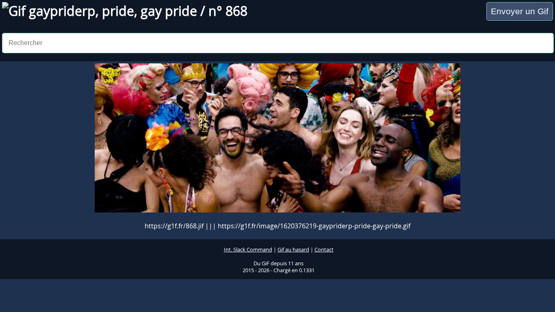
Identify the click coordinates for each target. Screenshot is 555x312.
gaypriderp (62, 11)
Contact (324, 249)
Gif (19, 11)
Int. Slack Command (248, 249)
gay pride (169, 11)
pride (118, 11)
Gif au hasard (293, 249)
